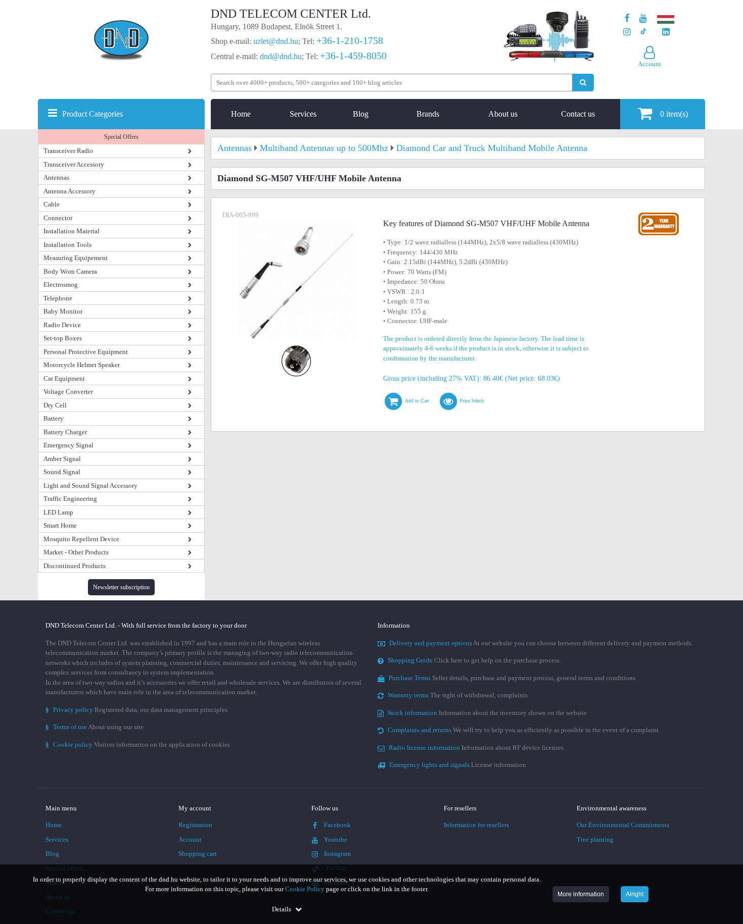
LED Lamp (58, 512)
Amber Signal (62, 459)
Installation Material (71, 231)
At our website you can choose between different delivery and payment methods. (541, 643)
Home (241, 114)
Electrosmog (60, 284)
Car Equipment (64, 378)
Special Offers (121, 136)
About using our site (94, 727)
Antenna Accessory (69, 191)
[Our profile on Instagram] (627, 32)
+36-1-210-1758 (349, 40)
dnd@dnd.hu (281, 56)
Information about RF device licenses (476, 747)
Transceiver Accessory (73, 164)
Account (190, 839)
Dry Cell (55, 405)
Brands (427, 114)
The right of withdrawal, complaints (458, 695)
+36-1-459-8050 (353, 55)
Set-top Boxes (62, 338)
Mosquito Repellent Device (81, 539)
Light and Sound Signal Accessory (90, 485)
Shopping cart (197, 853)
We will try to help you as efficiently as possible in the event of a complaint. (524, 730)
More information (581, 894)
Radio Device (62, 325)
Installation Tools (67, 244)
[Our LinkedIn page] (666, 32)
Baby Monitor (62, 311)
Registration (195, 825)
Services (303, 114)
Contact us (578, 114)
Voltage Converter (68, 391)
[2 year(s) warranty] (658, 215)
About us (503, 114)
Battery (53, 418)
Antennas (56, 177)
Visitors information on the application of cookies (137, 744)
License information (457, 764)
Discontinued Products (74, 566)
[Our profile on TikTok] (643, 32)
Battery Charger (65, 432)
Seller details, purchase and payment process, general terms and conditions (512, 678)
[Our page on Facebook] (627, 18)
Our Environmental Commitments (623, 825)
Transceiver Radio (68, 151)
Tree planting (595, 839)
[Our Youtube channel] (643, 18)
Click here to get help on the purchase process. (474, 660)
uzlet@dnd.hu (275, 41)
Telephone (57, 298)
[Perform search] (583, 82)
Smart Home (60, 525)
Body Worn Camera (70, 271)
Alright (634, 894)
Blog (360, 114)
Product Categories (92, 114)
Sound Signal (61, 472)
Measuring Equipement (75, 258)
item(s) (674, 114)
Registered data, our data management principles (136, 709)
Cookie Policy (304, 889)
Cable (51, 204)
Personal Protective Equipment (85, 351)
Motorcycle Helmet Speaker (81, 365)
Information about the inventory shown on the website (487, 712)
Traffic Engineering (70, 498)
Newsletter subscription (121, 587)
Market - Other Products (76, 552)
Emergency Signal (68, 445)
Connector (57, 218)
